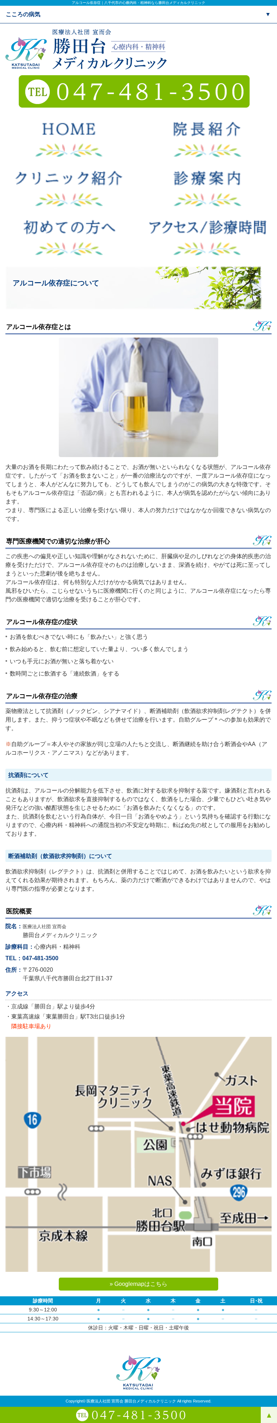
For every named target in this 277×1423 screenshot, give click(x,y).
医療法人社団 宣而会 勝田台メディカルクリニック (131, 1401)
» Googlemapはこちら (138, 1284)
